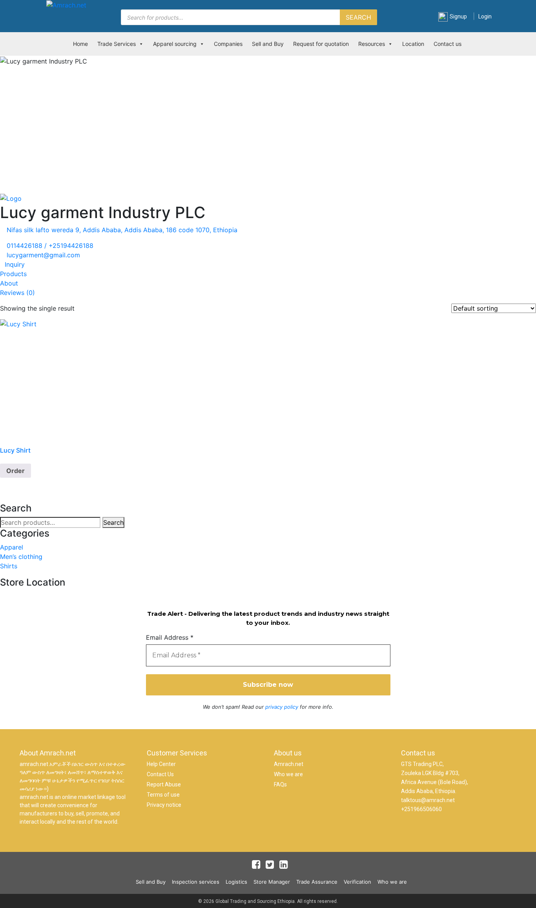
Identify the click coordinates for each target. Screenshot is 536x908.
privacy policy (281, 707)
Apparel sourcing (175, 43)
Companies (228, 43)
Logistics (236, 882)
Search (358, 17)
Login (485, 16)
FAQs (280, 784)
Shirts (8, 566)
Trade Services (116, 43)
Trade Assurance (316, 882)
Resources (371, 43)
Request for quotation (321, 43)
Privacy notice (164, 805)
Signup (458, 16)
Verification (357, 882)
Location (413, 43)
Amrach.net (288, 764)
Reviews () (17, 293)
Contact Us (160, 774)
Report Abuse (164, 784)
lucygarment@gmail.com (43, 255)
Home (80, 43)
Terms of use (163, 795)
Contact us (447, 43)
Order (15, 471)
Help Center (161, 764)
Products (13, 274)
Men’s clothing (21, 556)
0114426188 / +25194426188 (50, 245)
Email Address (169, 637)
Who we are (288, 774)
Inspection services (195, 882)
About (9, 283)
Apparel (11, 547)
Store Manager (271, 882)
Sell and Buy (268, 43)
